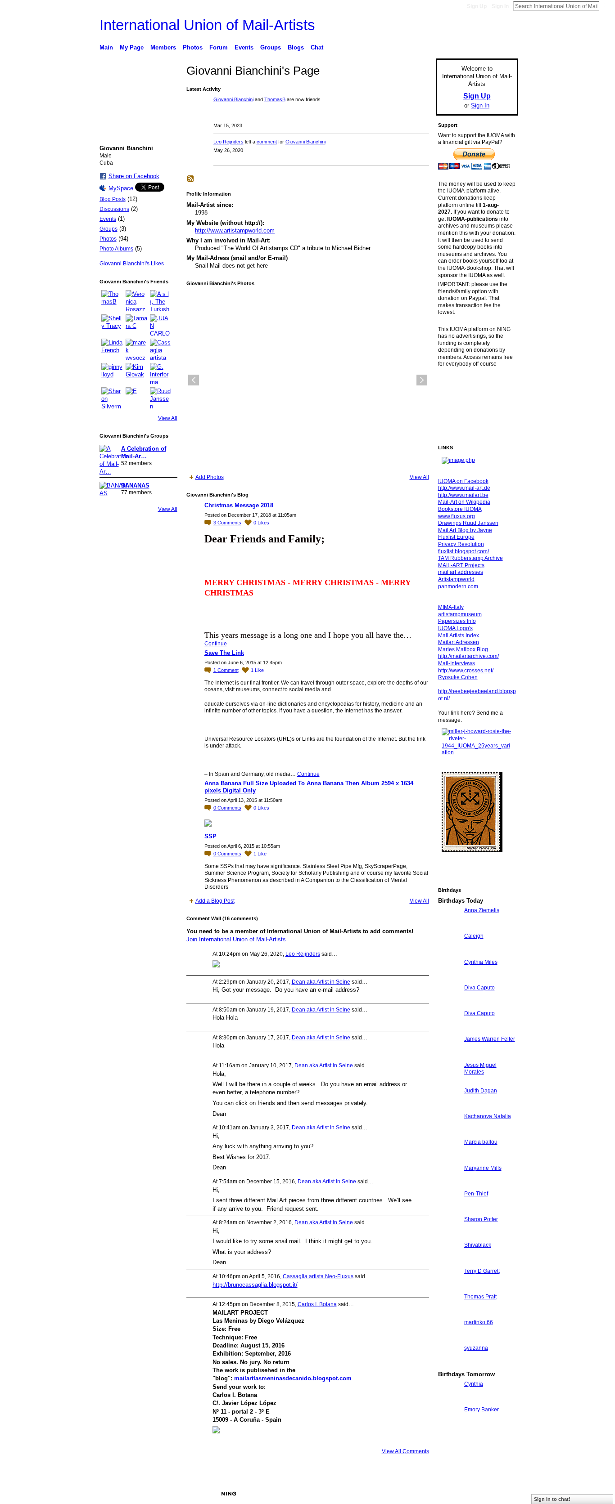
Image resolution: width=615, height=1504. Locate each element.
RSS (191, 179)
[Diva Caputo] (449, 1004)
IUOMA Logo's (455, 628)
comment (267, 141)
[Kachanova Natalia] (449, 1132)
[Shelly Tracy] (112, 325)
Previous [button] (193, 380)
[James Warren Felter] (449, 1055)
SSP (210, 836)
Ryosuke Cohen (458, 677)
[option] (308, 380)
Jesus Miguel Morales (480, 1068)
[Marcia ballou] (449, 1158)
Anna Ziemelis (481, 910)
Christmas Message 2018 (238, 505)
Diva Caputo (479, 988)
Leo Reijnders (228, 141)
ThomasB (274, 99)
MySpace (121, 188)
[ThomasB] (112, 301)
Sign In (500, 6)
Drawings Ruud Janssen (468, 523)
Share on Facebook (134, 176)
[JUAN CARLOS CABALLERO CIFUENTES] (161, 325)
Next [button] (421, 380)
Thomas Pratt (480, 1297)
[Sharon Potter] (449, 1235)
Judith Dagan (480, 1091)
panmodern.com (458, 586)
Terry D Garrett (482, 1271)
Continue (215, 643)
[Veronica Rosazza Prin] (136, 301)
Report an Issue (451, 1494)
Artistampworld (456, 579)
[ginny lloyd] (112, 374)
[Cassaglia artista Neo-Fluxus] (161, 349)
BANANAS (135, 485)
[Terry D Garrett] (449, 1287)
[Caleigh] (449, 952)
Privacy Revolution (461, 544)
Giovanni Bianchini (233, 99)
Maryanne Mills (483, 1168)
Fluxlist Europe (456, 537)
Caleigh (474, 936)
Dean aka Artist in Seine (321, 982)
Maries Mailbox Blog (463, 649)
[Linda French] (112, 349)
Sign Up (477, 6)
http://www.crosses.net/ (465, 670)
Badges (416, 1494)
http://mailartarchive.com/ (468, 656)
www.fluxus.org (456, 516)
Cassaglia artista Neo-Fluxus (318, 1276)
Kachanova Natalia (487, 1116)
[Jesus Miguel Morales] (449, 1081)
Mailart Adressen (458, 642)
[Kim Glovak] (136, 374)
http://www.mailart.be (463, 495)
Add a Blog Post (215, 901)
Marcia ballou (480, 1142)
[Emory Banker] (449, 1426)
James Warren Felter (489, 1039)
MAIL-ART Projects (461, 565)
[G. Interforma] (161, 374)
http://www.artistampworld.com (235, 230)
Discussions (114, 209)
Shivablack (477, 1245)
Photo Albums (116, 249)
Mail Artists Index (458, 635)
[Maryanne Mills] (449, 1184)
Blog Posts (112, 199)
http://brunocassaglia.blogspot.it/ (255, 1284)
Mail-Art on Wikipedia (464, 502)
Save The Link (224, 652)
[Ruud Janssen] (161, 398)
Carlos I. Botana (317, 1304)
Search (606, 6)
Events (107, 219)
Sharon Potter (481, 1219)
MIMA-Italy (451, 607)
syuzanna (476, 1348)
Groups (108, 229)
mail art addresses (460, 572)
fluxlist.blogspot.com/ (463, 551)
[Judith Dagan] (449, 1107)
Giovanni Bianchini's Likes (131, 263)
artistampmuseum (460, 614)
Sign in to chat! (552, 1499)
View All (167, 418)
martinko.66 (478, 1322)
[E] (136, 398)
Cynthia (473, 1384)
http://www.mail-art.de (464, 488)
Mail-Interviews (456, 663)
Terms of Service (498, 1494)
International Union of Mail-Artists (207, 25)
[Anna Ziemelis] (449, 926)
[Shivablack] (449, 1261)
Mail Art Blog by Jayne (465, 530)
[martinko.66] (449, 1338)
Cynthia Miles (480, 962)
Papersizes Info (457, 621)
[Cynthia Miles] (449, 978)
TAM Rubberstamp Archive (470, 558)
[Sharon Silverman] (112, 398)
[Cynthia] (449, 1400)
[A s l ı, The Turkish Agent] (161, 301)
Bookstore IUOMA (460, 509)
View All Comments (405, 1451)
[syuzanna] (449, 1364)
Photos (108, 239)
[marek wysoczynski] (136, 349)
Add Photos (209, 477)
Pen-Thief (476, 1194)
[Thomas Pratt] (449, 1313)
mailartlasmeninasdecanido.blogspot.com (293, 1378)
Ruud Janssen (165, 1494)
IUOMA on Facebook (463, 481)
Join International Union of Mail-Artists (236, 939)
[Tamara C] (136, 325)
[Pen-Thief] (449, 1210)
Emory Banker (481, 1409)
